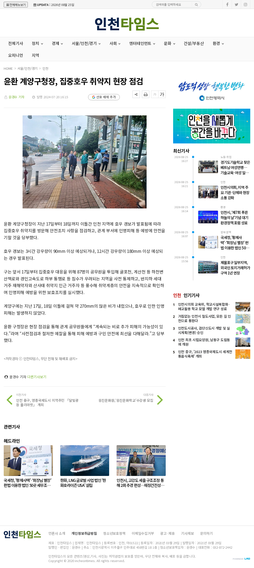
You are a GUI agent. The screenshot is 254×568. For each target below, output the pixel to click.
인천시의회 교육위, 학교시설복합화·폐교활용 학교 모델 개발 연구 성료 (204, 306)
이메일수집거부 (143, 533)
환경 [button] (217, 43)
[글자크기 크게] (162, 94)
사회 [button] (113, 43)
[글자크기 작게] (155, 94)
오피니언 (15, 55)
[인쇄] (145, 94)
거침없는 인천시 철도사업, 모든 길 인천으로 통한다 (204, 318)
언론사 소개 (56, 533)
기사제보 (187, 533)
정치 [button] (36, 43)
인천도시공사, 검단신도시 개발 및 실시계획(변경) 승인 (204, 330)
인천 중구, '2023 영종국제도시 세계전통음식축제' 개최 (205, 354)
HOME (8, 68)
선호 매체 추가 (106, 97)
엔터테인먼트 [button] (140, 43)
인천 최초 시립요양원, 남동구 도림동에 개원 (204, 342)
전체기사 (15, 43)
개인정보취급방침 (84, 533)
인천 (45, 68)
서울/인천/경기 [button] (85, 43)
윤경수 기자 (16, 97)
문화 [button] (168, 43)
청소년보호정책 (114, 533)
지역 (35, 55)
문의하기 (206, 533)
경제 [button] (56, 43)
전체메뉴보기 (17, 4)
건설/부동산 (194, 43)
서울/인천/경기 (27, 68)
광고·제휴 (167, 533)
